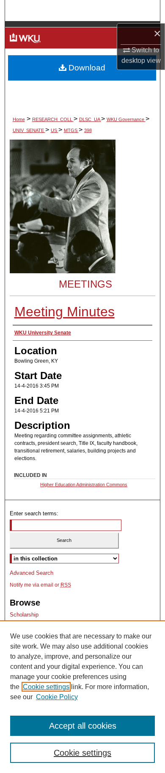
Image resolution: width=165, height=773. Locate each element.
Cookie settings (46, 686)
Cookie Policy (57, 696)
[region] (82, 696)
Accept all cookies (82, 725)
